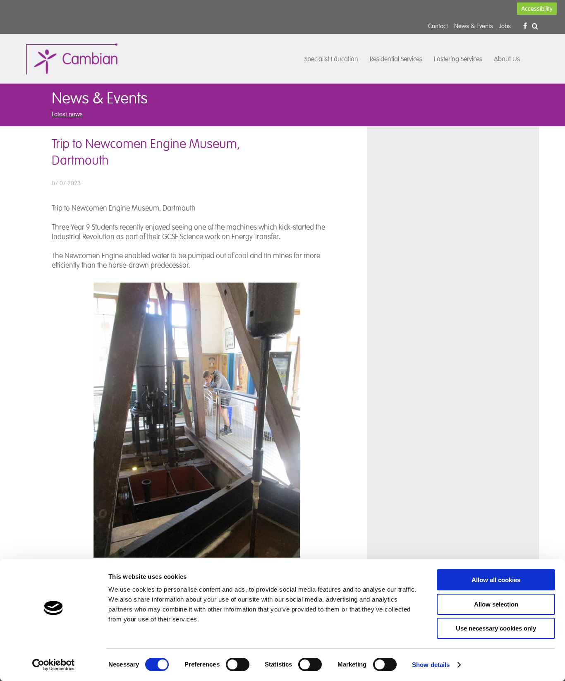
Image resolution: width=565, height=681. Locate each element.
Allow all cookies (496, 579)
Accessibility (537, 8)
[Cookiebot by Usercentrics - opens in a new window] (53, 665)
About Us (507, 59)
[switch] (237, 664)
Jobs (505, 26)
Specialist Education (331, 59)
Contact (438, 26)
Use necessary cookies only (496, 628)
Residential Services (396, 59)
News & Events (473, 26)
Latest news (67, 114)
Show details (431, 664)
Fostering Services (458, 59)
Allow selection (496, 604)
